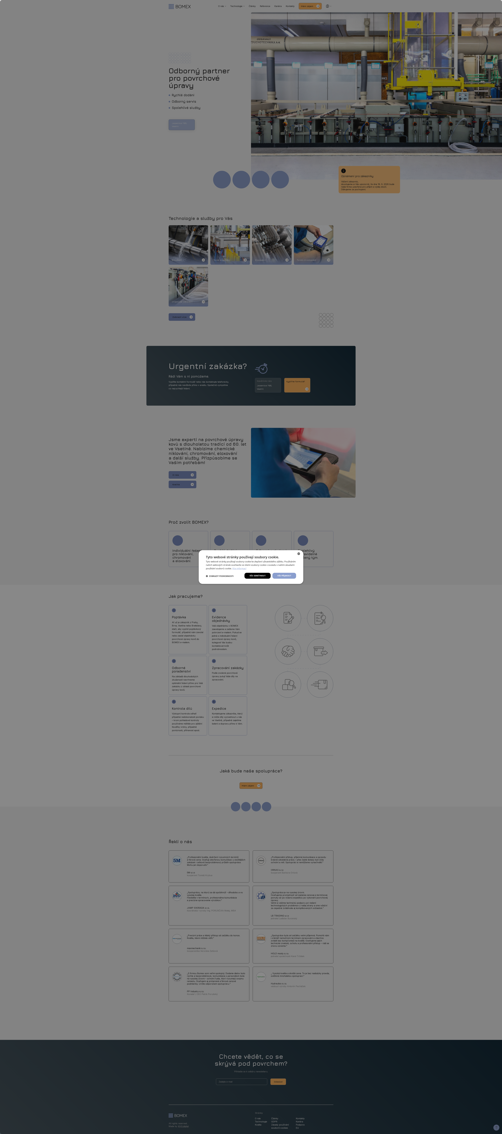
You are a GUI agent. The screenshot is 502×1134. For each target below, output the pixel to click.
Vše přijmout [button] (284, 575)
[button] (220, 576)
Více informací (239, 568)
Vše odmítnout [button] (258, 575)
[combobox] (298, 553)
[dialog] (251, 567)
